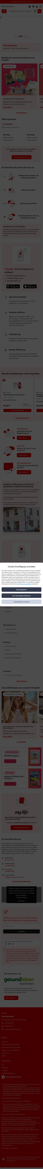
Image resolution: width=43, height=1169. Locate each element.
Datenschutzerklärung (26, 584)
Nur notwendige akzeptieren (21, 595)
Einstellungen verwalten (21, 602)
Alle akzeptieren (21, 589)
